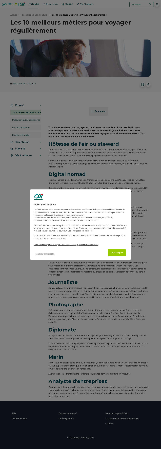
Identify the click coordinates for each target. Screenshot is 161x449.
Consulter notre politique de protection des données (55, 244)
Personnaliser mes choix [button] (88, 244)
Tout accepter (116, 252)
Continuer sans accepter (45, 254)
